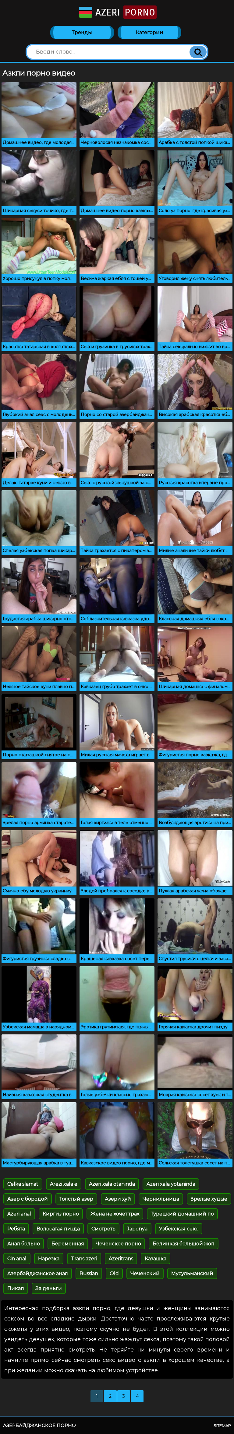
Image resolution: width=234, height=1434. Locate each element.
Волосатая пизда (58, 1229)
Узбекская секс (178, 1229)
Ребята (16, 1229)
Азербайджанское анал (37, 1273)
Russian (89, 1273)
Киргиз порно (61, 1214)
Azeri (123, 12)
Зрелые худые (209, 1199)
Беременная (67, 1244)
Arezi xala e (63, 1184)
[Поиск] (198, 52)
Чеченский (145, 1273)
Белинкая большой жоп (183, 1244)
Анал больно (23, 1244)
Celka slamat (22, 1184)
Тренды (82, 32)
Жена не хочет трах (114, 1214)
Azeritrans (121, 1258)
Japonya (137, 1229)
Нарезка (48, 1258)
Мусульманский (192, 1273)
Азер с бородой (27, 1199)
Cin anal (17, 1258)
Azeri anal (19, 1214)
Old (114, 1273)
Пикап (15, 1288)
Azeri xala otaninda (112, 1184)
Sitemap (222, 1425)
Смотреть (103, 1229)
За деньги (49, 1288)
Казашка (155, 1258)
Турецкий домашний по (182, 1214)
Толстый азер (76, 1199)
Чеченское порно (118, 1244)
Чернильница (161, 1199)
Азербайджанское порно (39, 1425)
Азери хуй (118, 1199)
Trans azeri (84, 1258)
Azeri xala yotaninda (171, 1184)
